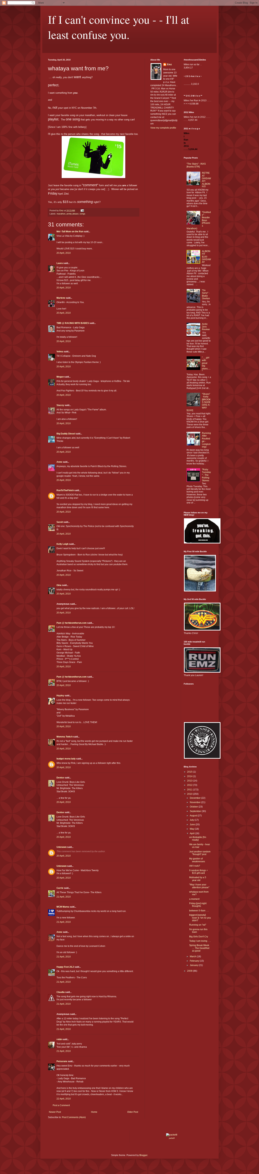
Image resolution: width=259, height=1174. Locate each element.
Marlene (61, 298)
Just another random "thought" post (199, 853)
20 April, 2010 (64, 253)
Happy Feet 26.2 (65, 967)
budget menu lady (66, 758)
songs (82, 214)
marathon (61, 214)
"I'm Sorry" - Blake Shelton (206, 294)
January (194, 965)
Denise (60, 777)
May (192, 829)
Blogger (143, 1155)
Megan (60, 376)
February (195, 961)
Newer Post (55, 1112)
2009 (190, 971)
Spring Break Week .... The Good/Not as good (199, 948)
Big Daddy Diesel (66, 433)
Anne (59, 462)
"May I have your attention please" (199, 886)
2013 (190, 780)
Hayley (60, 695)
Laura (60, 263)
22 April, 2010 (64, 1098)
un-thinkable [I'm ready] (197, 838)
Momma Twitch (65, 736)
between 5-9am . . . (199, 910)
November (195, 802)
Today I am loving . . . (200, 941)
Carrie (60, 888)
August (194, 815)
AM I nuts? (194, 866)
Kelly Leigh (62, 544)
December (195, 798)
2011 (190, 789)
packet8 (172, 1138)
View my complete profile (163, 127)
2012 (190, 785)
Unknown (62, 847)
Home (94, 1112)
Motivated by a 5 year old (197, 878)
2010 (190, 794)
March (193, 956)
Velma (60, 351)
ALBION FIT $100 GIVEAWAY (206, 257)
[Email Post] (82, 210)
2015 (190, 771)
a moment (194, 899)
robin (59, 1039)
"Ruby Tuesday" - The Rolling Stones (206, 475)
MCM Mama (63, 906)
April (192, 833)
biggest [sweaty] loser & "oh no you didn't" (200, 918)
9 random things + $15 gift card (198, 871)
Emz (169, 64)
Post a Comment (61, 1105)
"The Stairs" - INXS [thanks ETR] (196, 165)
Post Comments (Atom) (74, 1117)
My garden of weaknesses (197, 860)
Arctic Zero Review (206, 327)
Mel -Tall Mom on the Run (70, 231)
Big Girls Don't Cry (198, 936)
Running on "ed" (197, 924)
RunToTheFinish (65, 490)
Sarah (60, 522)
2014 (190, 776)
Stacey (60, 405)
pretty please (72, 214)
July (192, 820)
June (192, 824)
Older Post (132, 1112)
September (196, 811)
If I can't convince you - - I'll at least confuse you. (118, 27)
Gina (59, 585)
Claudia (61, 992)
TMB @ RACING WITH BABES (73, 323)
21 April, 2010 (64, 896)
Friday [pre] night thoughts (197, 904)
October (194, 806)
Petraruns (62, 1061)
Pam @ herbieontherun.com (72, 623)
